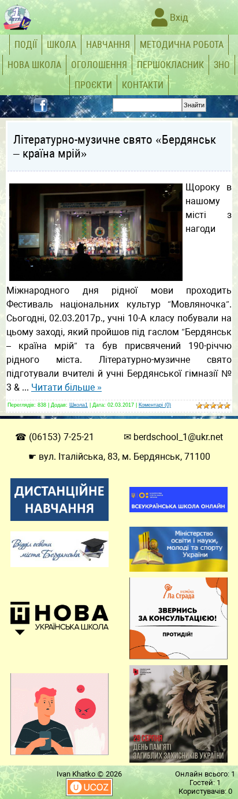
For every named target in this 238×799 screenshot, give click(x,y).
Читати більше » (66, 387)
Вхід (178, 17)
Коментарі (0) (155, 405)
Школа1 (78, 405)
